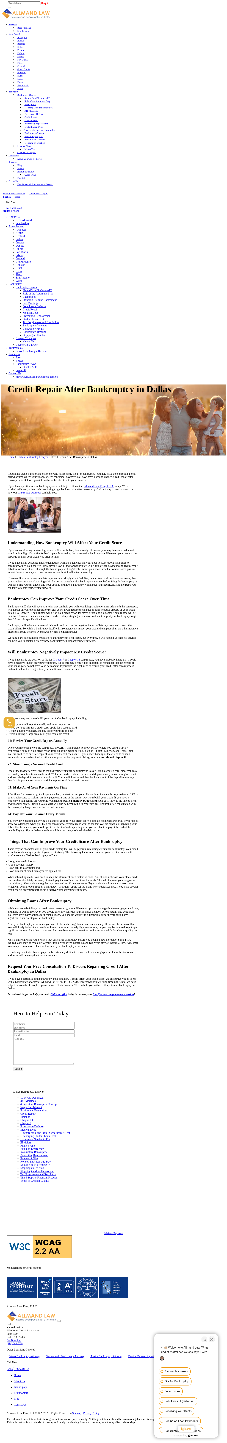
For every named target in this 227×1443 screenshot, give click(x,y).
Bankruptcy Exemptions (34, 1110)
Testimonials (14, 155)
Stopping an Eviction (34, 142)
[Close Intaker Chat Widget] (212, 1339)
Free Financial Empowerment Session (35, 184)
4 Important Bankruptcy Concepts (39, 1104)
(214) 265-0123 (14, 207)
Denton (20, 50)
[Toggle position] (204, 1339)
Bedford (21, 43)
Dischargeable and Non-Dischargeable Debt (45, 1132)
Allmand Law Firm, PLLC (99, 486)
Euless (20, 56)
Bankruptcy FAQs (25, 171)
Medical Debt (31, 120)
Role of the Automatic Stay (37, 101)
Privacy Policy (91, 1413)
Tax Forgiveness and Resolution (39, 130)
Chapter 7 (58, 659)
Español (18, 196)
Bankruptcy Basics (26, 95)
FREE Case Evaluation (14, 193)
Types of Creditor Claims (34, 1180)
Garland (21, 66)
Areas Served (14, 34)
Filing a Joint (27, 1145)
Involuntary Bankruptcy (33, 1151)
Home (11, 457)
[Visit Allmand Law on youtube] (17, 1431)
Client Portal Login (38, 193)
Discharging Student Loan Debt (38, 1136)
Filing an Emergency (32, 1148)
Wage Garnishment (31, 1107)
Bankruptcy (13, 92)
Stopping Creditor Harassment (38, 107)
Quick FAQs (30, 174)
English (7, 196)
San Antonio (23, 85)
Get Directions (14, 1340)
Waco (20, 88)
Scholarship (23, 31)
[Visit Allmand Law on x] (12, 1431)
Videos (20, 168)
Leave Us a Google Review (30, 158)
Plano (20, 82)
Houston (21, 72)
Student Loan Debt (33, 127)
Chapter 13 (74, 659)
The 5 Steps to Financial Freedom (39, 1177)
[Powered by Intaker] (193, 1435)
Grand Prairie (23, 69)
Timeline (25, 1116)
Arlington (22, 37)
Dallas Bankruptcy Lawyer (33, 457)
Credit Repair (30, 117)
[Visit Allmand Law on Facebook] (8, 1431)
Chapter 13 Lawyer (26, 152)
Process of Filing (29, 1158)
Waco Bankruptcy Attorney (24, 1356)
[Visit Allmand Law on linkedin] (21, 1431)
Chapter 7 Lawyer (25, 146)
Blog (19, 165)
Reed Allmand (24, 27)
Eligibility (25, 1142)
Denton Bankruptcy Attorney (144, 1356)
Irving (20, 79)
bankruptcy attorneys (29, 492)
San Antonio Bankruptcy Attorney (65, 1356)
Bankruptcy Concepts (34, 133)
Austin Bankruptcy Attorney (106, 1356)
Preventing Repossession (36, 123)
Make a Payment (113, 1233)
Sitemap (76, 1413)
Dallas (20, 47)
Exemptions (30, 104)
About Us (13, 24)
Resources (13, 162)
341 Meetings (31, 111)
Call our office (59, 994)
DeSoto (20, 53)
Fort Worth (22, 59)
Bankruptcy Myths (33, 136)
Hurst (20, 75)
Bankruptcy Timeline (34, 139)
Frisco (20, 63)
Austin (20, 40)
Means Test (29, 149)
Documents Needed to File (35, 1139)
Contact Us (13, 181)
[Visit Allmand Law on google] (26, 1431)
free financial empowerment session (113, 994)
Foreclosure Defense (34, 114)
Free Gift (21, 178)
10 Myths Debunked (31, 1097)
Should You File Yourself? (37, 98)
